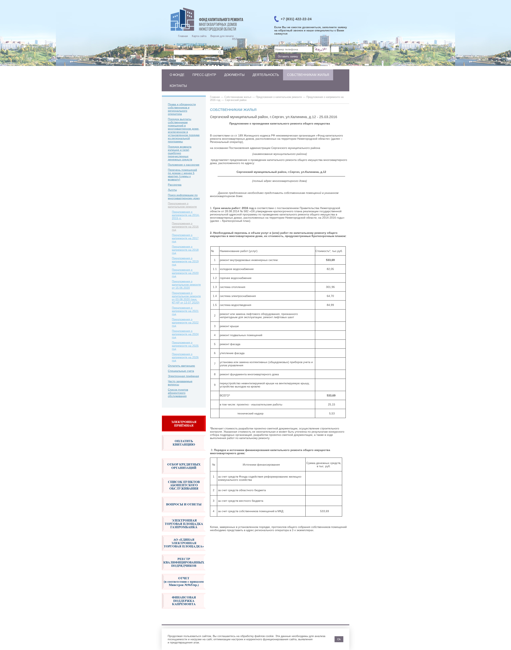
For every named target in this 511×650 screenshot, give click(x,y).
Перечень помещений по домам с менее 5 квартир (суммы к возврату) (182, 174)
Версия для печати (222, 36)
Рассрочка (174, 184)
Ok (339, 639)
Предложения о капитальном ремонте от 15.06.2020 (186, 284)
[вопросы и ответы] (184, 514)
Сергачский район (236, 100)
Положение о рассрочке (183, 164)
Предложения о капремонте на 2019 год (185, 261)
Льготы (172, 189)
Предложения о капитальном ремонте (182, 205)
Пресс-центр (204, 75)
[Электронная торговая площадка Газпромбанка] (184, 533)
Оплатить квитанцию (181, 365)
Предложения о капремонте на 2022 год (185, 322)
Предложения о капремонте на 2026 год (185, 357)
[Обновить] (322, 49)
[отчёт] (184, 591)
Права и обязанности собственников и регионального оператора (182, 109)
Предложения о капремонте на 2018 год (185, 250)
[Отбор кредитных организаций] (184, 476)
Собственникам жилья (308, 75)
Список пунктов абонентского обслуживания (178, 393)
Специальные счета (181, 370)
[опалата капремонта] (184, 452)
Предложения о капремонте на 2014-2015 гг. (186, 215)
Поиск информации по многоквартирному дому (184, 196)
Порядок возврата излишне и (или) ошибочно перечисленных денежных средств (180, 153)
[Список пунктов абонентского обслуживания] (184, 495)
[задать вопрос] (184, 433)
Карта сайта (199, 36)
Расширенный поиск (192, 44)
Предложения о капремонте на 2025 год (185, 345)
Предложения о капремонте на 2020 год (185, 273)
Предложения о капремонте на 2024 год (185, 334)
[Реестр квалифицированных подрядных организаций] (184, 572)
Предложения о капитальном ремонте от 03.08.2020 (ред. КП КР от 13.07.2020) (186, 297)
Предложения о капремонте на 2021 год (185, 311)
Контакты (178, 86)
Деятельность (266, 75)
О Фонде (177, 75)
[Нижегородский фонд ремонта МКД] (207, 31)
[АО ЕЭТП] (184, 552)
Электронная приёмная (183, 376)
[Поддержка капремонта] (184, 610)
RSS (235, 39)
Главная (183, 36)
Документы (234, 75)
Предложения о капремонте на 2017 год (185, 238)
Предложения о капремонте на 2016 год (185, 226)
